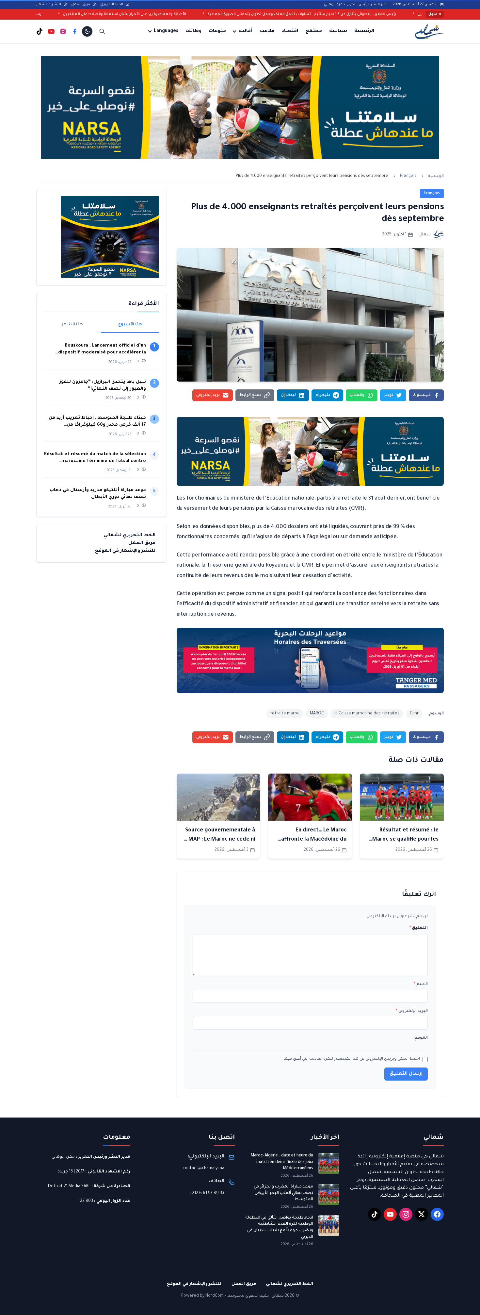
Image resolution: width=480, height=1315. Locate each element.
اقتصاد (289, 31)
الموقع (421, 1038)
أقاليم (245, 31)
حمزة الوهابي (63, 1157)
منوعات (217, 31)
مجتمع (314, 31)
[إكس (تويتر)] (421, 1214)
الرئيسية (364, 31)
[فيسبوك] (75, 31)
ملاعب (267, 31)
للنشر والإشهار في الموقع (125, 551)
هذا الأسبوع (130, 324)
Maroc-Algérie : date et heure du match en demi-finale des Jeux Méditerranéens (282, 1162)
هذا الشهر (72, 324)
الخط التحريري (112, 5)
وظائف (193, 31)
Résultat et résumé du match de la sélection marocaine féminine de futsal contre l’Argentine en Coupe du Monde (95, 458)
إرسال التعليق (406, 1074)
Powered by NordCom (202, 1296)
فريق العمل (81, 5)
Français (408, 176)
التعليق (418, 928)
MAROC (317, 713)
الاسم (421, 984)
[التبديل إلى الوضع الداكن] (87, 31)
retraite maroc (284, 713)
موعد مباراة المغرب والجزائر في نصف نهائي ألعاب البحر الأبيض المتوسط (283, 1193)
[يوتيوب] (51, 31)
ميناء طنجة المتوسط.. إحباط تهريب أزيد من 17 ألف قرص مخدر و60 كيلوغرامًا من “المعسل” (97, 422)
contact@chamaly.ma (203, 1168)
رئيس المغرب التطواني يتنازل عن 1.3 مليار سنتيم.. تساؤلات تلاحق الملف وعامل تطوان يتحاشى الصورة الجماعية (371, 14)
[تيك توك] (39, 31)
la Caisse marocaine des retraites (366, 713)
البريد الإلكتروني (412, 1011)
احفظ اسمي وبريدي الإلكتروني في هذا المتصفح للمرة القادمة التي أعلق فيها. (351, 1059)
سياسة (338, 31)
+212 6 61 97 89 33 (207, 1193)
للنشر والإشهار (49, 5)
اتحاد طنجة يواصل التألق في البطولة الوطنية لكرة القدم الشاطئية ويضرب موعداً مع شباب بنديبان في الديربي (279, 1227)
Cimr (414, 713)
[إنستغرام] (63, 31)
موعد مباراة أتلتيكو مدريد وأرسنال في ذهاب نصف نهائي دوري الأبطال (98, 494)
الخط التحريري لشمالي (129, 535)
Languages (166, 31)
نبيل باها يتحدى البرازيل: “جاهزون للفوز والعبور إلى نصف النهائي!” (102, 385)
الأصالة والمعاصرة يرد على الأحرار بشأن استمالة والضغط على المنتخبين (193, 14)
